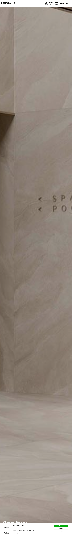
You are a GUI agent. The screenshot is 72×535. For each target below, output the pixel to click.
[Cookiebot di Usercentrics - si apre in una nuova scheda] (6, 533)
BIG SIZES (46, 4)
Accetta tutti (61, 525)
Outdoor (56, 4)
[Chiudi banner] (70, 524)
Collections (62, 3)
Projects (66, 3)
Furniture (51, 4)
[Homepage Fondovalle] (8, 3)
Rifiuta (61, 531)
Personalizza (61, 528)
